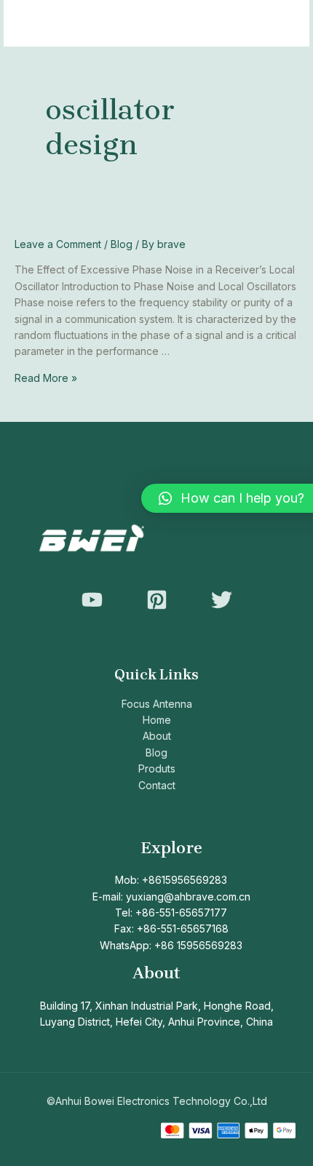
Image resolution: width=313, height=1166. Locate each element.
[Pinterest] (157, 600)
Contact (156, 785)
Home (157, 720)
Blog (121, 244)
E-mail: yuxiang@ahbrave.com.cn (171, 896)
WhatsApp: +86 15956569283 (171, 945)
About (157, 736)
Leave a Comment (58, 244)
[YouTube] (92, 600)
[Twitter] (221, 600)
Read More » (46, 378)
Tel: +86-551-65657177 (171, 912)
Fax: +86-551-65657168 (171, 928)
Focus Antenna (157, 704)
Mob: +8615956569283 (171, 880)
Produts (156, 768)
